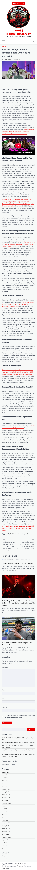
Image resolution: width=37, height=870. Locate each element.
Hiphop (4, 46)
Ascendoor (20, 866)
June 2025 (4, 812)
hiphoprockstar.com (8, 59)
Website (4, 707)
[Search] (34, 42)
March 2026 (5, 786)
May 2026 (4, 780)
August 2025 (5, 806)
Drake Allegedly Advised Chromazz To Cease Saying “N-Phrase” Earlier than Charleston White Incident (18, 603)
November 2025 (6, 797)
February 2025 (6, 823)
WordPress (5, 868)
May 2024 (4, 848)
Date (8, 534)
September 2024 (6, 837)
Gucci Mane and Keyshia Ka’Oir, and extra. (18, 427)
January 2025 (5, 826)
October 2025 (5, 800)
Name (4, 690)
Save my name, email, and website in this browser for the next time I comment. (20, 716)
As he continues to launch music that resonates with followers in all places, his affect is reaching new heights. (18, 528)
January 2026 (5, 792)
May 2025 (4, 814)
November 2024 (6, 831)
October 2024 (5, 834)
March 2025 (5, 820)
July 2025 (4, 809)
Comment (5, 667)
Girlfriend (13, 534)
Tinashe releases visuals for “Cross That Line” (18, 563)
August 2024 (5, 840)
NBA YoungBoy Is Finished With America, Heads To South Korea (18, 742)
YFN (26, 534)
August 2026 (5, 772)
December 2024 (6, 828)
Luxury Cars (5, 859)
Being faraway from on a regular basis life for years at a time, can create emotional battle (18, 244)
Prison (22, 534)
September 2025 (6, 803)
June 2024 (4, 845)
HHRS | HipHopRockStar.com (18, 32)
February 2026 (6, 789)
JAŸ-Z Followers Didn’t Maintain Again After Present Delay (17, 644)
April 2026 (4, 783)
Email (4, 698)
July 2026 (4, 775)
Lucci (18, 534)
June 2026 (4, 778)
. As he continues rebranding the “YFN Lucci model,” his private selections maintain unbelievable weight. (18, 132)
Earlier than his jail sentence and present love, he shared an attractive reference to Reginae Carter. (18, 304)
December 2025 (6, 795)
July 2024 (4, 843)
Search (31, 730)
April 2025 (4, 817)
